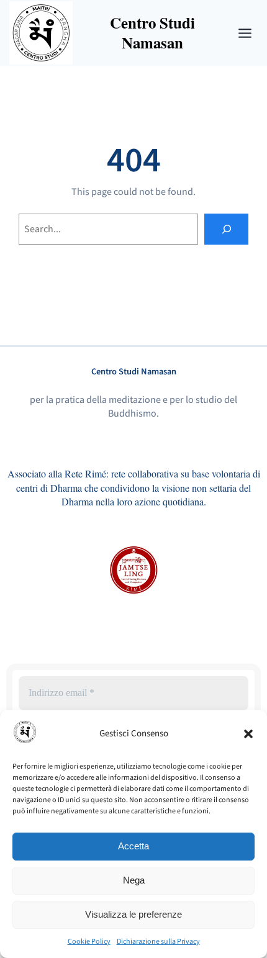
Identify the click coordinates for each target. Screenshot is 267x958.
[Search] (226, 229)
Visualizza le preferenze (133, 914)
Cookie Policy (89, 941)
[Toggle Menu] (245, 33)
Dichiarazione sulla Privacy (158, 941)
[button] (248, 734)
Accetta (133, 846)
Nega (134, 880)
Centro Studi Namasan (133, 371)
